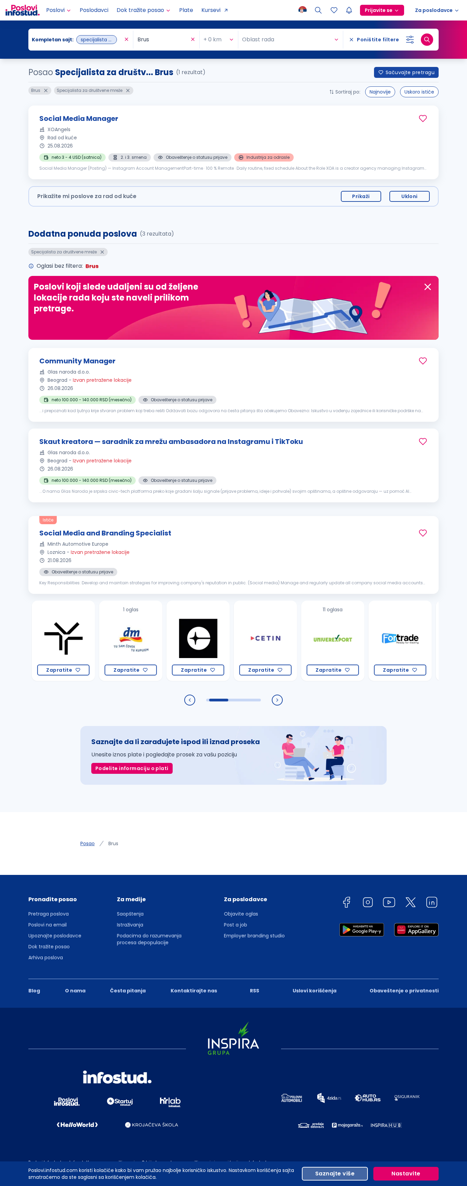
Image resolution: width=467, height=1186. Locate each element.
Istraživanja (130, 924)
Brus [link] (113, 843)
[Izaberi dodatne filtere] (409, 39)
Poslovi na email (47, 924)
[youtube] (389, 903)
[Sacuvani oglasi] (334, 10)
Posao (87, 843)
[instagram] (368, 903)
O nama (75, 990)
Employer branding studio (254, 935)
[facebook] (346, 903)
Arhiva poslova (45, 957)
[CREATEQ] (177, 641)
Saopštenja (130, 913)
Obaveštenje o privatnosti (404, 990)
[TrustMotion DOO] (43, 641)
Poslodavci (94, 10)
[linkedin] (432, 903)
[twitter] (410, 903)
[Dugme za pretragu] (427, 39)
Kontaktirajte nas (194, 990)
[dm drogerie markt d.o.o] (110, 641)
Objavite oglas (241, 913)
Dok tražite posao (49, 946)
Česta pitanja (128, 990)
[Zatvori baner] (427, 286)
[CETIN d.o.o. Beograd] (245, 641)
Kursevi (211, 10)
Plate (186, 10)
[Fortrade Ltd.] (379, 641)
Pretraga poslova (48, 913)
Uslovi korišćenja (314, 990)
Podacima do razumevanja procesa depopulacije (149, 939)
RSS (254, 990)
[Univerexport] (312, 641)
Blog (34, 990)
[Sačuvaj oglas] (423, 118)
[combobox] (77, 39)
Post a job (235, 924)
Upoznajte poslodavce (54, 935)
